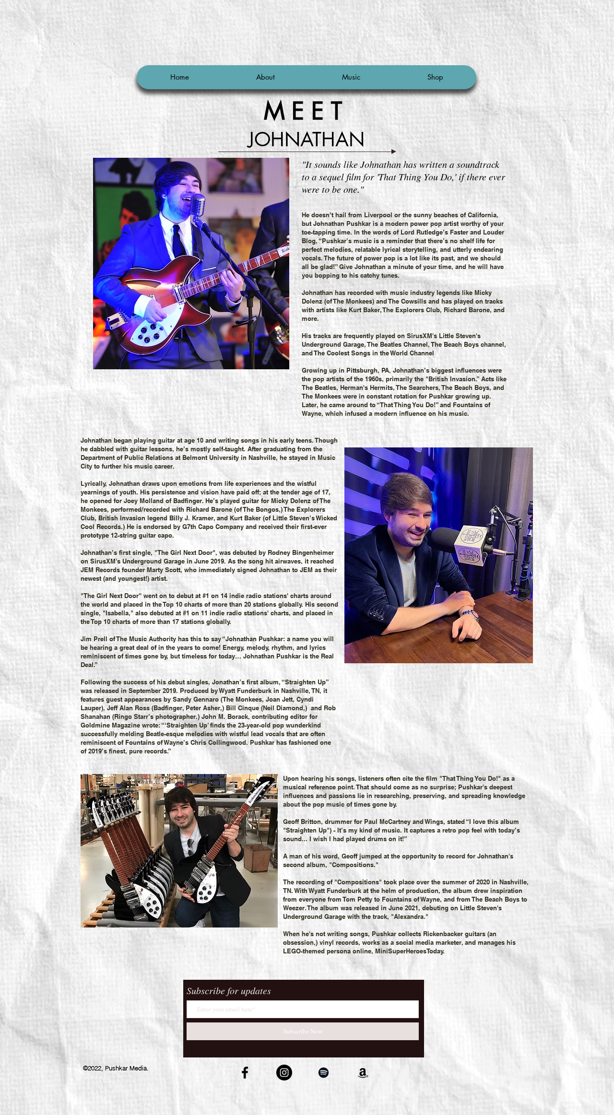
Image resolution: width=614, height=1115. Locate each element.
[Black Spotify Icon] (323, 1072)
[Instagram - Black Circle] (284, 1072)
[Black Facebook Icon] (245, 1072)
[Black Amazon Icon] (363, 1072)
